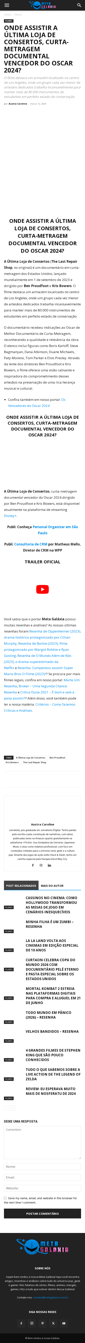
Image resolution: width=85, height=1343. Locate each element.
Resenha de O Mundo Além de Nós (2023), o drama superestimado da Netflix (37, 661)
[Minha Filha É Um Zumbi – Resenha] (14, 926)
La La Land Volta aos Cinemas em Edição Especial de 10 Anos (52, 945)
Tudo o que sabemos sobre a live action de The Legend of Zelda (53, 1074)
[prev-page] (6, 1107)
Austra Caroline (18, 103)
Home (7, 14)
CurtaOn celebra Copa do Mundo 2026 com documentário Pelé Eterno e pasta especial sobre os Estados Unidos (52, 969)
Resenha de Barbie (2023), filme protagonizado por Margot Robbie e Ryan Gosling (36, 649)
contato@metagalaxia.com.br (50, 1297)
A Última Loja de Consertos (30, 757)
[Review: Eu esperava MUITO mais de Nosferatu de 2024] (14, 1093)
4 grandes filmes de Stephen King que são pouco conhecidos (53, 1055)
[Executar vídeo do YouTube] (42, 589)
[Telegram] (35, 779)
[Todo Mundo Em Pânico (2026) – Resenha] (14, 1017)
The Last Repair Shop (34, 762)
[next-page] (12, 1107)
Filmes (18, 14)
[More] (44, 779)
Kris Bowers (12, 762)
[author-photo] (42, 819)
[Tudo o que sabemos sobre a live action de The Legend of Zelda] (14, 1074)
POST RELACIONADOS (21, 886)
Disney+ (10, 515)
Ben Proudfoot (57, 757)
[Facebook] (8, 779)
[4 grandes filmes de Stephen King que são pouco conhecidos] (14, 1055)
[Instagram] (42, 865)
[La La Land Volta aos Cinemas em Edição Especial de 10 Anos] (14, 945)
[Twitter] (17, 779)
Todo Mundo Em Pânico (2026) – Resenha (48, 1015)
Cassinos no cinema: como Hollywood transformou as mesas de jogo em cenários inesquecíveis (51, 905)
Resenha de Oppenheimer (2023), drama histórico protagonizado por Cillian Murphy (42, 637)
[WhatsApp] (26, 779)
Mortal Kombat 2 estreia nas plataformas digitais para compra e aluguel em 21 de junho (53, 995)
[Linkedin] (51, 865)
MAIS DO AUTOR (52, 886)
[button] (6, 5)
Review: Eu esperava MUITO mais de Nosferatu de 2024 (51, 1091)
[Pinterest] (42, 1323)
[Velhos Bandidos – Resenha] (14, 1036)
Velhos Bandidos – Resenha (52, 1031)
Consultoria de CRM (30, 544)
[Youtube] (64, 1323)
